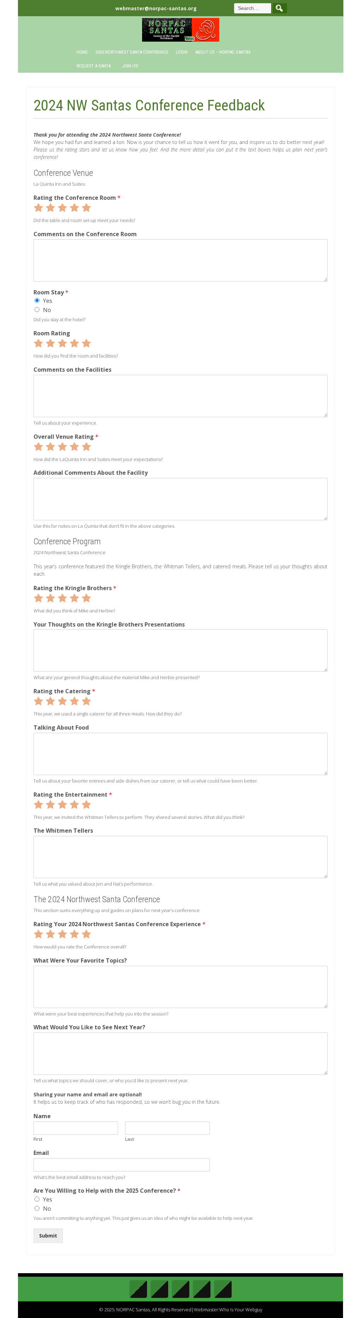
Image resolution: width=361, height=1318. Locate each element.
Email (41, 1153)
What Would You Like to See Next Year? (89, 1027)
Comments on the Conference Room (85, 234)
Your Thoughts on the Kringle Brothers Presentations (109, 624)
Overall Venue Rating (65, 437)
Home (82, 52)
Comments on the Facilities (72, 369)
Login (182, 52)
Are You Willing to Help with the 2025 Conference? (106, 1190)
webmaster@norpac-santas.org (156, 8)
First (37, 1139)
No (47, 310)
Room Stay (50, 292)
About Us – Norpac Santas (223, 52)
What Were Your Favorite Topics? (80, 960)
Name (42, 1116)
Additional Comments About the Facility (90, 473)
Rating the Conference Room (77, 198)
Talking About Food (61, 727)
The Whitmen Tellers (63, 830)
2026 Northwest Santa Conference (132, 52)
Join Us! (130, 65)
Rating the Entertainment (72, 794)
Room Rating (51, 333)
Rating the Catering (64, 691)
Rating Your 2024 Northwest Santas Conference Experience (119, 924)
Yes (47, 301)
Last (129, 1139)
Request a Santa (94, 65)
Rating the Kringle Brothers (74, 588)
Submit (48, 1235)
